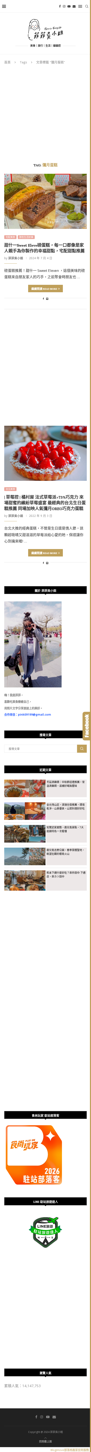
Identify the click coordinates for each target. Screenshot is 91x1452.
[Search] (87, 6)
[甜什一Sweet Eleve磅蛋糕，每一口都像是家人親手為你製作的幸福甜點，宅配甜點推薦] (45, 201)
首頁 (7, 62)
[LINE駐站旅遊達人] (45, 1216)
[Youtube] (69, 6)
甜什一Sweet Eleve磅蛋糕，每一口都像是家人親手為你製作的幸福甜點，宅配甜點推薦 (44, 247)
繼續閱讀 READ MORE (44, 288)
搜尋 (82, 749)
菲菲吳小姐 (15, 258)
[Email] (74, 6)
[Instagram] (64, 6)
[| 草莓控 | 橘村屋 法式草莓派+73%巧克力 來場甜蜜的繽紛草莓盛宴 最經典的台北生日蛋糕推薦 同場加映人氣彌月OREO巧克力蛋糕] (45, 453)
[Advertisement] (45, 112)
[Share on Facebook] (43, 298)
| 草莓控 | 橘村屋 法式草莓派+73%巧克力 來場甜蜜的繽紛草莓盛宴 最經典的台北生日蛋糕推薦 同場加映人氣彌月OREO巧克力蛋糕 (45, 502)
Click (87, 726)
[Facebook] (60, 6)
